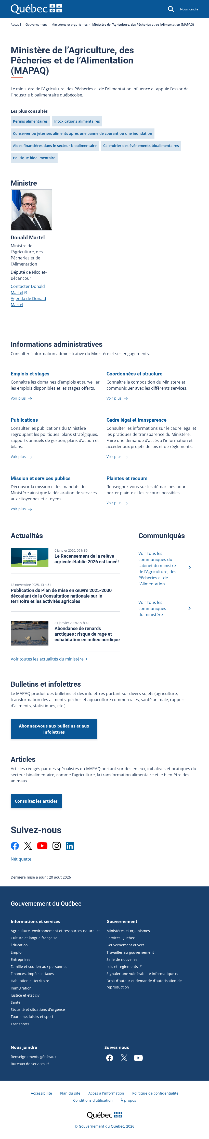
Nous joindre (189, 9)
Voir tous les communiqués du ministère (152, 608)
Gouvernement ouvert (125, 945)
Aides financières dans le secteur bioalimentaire (55, 145)
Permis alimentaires (30, 121)
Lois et (122, 966)
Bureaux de (28, 1063)
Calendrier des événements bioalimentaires (141, 145)
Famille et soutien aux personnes (39, 966)
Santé (15, 1002)
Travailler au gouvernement (130, 952)
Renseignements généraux (33, 1056)
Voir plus (19, 398)
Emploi (16, 952)
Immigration (21, 988)
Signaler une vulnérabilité (140, 973)
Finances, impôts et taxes (32, 973)
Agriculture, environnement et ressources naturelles (55, 930)
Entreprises (20, 959)
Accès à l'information (106, 1093)
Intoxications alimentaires (77, 121)
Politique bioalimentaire (34, 157)
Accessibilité (41, 1093)
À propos (128, 1100)
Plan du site (70, 1093)
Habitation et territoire (30, 980)
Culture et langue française (34, 937)
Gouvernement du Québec (46, 904)
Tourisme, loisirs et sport (32, 1016)
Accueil (16, 24)
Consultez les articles (36, 801)
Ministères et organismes (69, 24)
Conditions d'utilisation (93, 1100)
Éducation (19, 945)
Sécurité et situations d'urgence (38, 1009)
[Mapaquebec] (15, 846)
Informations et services (35, 921)
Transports (20, 1023)
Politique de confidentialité (155, 1093)
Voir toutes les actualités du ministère (47, 659)
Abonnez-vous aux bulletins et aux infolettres (54, 729)
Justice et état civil (26, 995)
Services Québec (121, 937)
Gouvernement (36, 24)
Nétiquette (21, 859)
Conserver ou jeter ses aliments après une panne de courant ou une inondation (82, 133)
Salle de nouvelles (122, 959)
